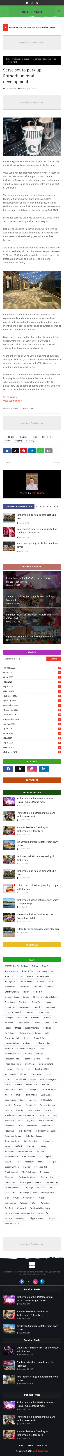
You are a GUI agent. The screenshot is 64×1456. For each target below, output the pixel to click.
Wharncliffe (43, 1213)
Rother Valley (47, 1126)
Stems (40, 1162)
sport (48, 1157)
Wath (34, 1203)
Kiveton (23, 1074)
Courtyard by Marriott (14, 1012)
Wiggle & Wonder (37, 1218)
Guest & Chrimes (12, 1043)
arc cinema (42, 971)
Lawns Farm (36, 1074)
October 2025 (32, 714)
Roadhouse (9, 1126)
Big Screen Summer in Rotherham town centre (30, 636)
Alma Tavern (47, 966)
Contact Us (42, 1446)
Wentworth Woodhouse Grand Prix (19, 1213)
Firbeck (8, 1028)
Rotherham (46, 437)
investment (29, 1064)
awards (30, 976)
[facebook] (27, 2)
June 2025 (32, 733)
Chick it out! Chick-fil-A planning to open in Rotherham (38, 887)
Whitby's (8, 1218)
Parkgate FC (31, 1105)
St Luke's (8, 1162)
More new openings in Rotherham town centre (37, 545)
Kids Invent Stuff (42, 1069)
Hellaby (28, 1054)
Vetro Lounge (10, 1203)
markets (45, 1084)
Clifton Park (36, 1002)
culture (30, 1012)
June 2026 (32, 677)
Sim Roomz (9, 1151)
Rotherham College (13, 1136)
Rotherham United (31, 1141)
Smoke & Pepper (25, 1151)
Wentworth (21, 1208)
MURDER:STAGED (49, 1090)
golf (47, 1033)
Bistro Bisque (26, 981)
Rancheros (52, 1115)
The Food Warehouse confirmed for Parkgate (35, 1364)
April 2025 (32, 743)
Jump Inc (8, 1069)
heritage (39, 1054)
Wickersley (20, 1218)
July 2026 (32, 672)
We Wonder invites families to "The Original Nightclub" (35, 916)
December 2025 (32, 705)
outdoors (32, 1100)
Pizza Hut (19, 1110)
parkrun (8, 1110)
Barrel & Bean (43, 976)
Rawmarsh (9, 1121)
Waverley (30, 441)
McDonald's (10, 1090)
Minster (22, 1090)
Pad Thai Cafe (46, 1100)
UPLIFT (16, 1198)
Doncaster (22, 1018)
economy (47, 1018)
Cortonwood (24, 1007)
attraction (9, 976)
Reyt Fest (31, 1121)
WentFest (9, 1208)
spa (40, 1157)
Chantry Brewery (12, 992)
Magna (33, 1079)
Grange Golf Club (12, 1038)
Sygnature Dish (40, 1167)
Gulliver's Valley (43, 1043)
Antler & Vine (27, 971)
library (8, 1079)
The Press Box (47, 1177)
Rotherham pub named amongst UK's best (36, 516)
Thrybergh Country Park (35, 1187)
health (42, 1048)
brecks (51, 981)
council (37, 1007)
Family (46, 1023)
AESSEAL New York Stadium (16, 966)
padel (7, 1105)
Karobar (19, 1069)
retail (35, 437)
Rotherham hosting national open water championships (38, 902)
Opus (22, 1100)
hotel (46, 1059)
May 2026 (32, 682)
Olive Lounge (10, 1100)
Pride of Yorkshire (26, 1115)
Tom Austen (11, 88)
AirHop (35, 966)
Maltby (8, 1084)
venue (41, 1198)
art (52, 971)
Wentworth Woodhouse (40, 1208)
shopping (18, 441)
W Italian (24, 1203)
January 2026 (32, 700)
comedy (49, 1002)
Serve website (10, 397)
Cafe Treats (24, 987)
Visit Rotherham (40, 1451)
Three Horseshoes (13, 1187)
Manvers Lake (32, 1084)
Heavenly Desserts (13, 1054)
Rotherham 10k (24, 1131)
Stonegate (52, 1162)
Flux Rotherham (32, 1028)
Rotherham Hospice (33, 1136)
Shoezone (30, 1146)
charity (26, 992)
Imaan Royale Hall (13, 1064)
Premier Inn (10, 1115)
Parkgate (17, 1105)
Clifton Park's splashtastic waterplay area (38, 929)
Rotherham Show (12, 1141)
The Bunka (44, 1172)
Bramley (40, 981)
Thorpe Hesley (52, 1182)
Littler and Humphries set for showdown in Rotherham (38, 1349)
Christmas (23, 1002)
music (18, 1095)
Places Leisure (34, 1110)
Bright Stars (10, 987)
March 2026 (32, 691)
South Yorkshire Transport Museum (20, 1157)
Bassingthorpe (11, 981)
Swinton (26, 1167)
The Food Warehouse (28, 1177)
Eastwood (35, 1018)
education (9, 1023)
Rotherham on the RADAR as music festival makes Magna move (28, 580)
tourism (52, 1187)
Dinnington (9, 1018)
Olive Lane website (13, 400)
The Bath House (29, 1172)
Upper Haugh (28, 1198)
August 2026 (32, 668)
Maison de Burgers (48, 1079)
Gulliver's (27, 1043)
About (31, 1446)
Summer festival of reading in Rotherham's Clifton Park (32, 28)
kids (29, 1069)
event (37, 1023)
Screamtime (48, 1141)
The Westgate (25, 1182)
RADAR (41, 1115)
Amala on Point (11, 971)
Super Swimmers (12, 1167)
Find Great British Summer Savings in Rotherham (36, 858)
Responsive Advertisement (32, 42)
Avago (20, 976)
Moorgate (34, 1090)
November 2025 (32, 710)
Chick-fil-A (37, 992)
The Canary (9, 1177)
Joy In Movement (46, 1064)
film (55, 1023)
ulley (7, 1198)
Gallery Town (25, 1033)
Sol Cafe (40, 1151)
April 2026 (32, 686)
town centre (10, 1193)
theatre (38, 1182)
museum (8, 1095)
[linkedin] (44, 769)
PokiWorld (48, 1110)
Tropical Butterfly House (43, 1193)
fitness (18, 1028)
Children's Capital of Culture (17, 997)
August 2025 (32, 724)
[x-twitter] (32, 2)
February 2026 (32, 696)
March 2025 (32, 747)
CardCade (37, 987)
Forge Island (10, 1033)
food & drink (17, 59)
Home (7, 59)
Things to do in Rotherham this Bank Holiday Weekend (29, 598)
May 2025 (32, 738)
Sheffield (18, 1146)
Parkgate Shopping (48, 1105)
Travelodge (24, 1193)
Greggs (27, 1038)
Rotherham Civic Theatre (45, 1131)
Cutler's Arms (43, 1012)
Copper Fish (10, 1007)
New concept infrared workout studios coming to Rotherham (37, 531)
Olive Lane (24, 437)
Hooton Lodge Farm (32, 1059)
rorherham (32, 1126)
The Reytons (10, 1182)
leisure (48, 1074)
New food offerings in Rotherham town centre (37, 1378)
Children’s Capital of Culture (45, 997)
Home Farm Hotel (12, 1059)
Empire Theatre (24, 1023)
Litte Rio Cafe (20, 1079)
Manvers (18, 1084)
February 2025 (32, 752)
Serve (7, 441)
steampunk (29, 1162)
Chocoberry (10, 1002)
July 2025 (32, 729)
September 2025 (32, 719)
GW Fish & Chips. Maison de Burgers (20, 1048)
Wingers (51, 1218)
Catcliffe (49, 987)
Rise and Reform (46, 1121)
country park (49, 1007)
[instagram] (37, 2)
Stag (18, 1162)
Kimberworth (10, 1074)
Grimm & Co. (39, 1038)
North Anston (31, 1095)
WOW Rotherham (12, 1224)
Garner (38, 1033)
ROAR (21, 1126)
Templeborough (11, 1172)
